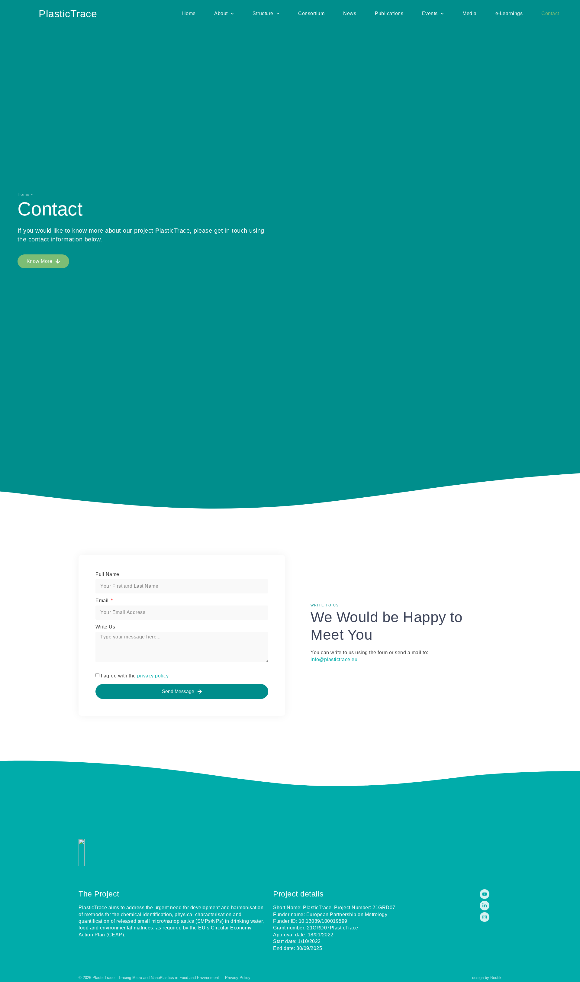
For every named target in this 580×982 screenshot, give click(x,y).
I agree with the (135, 675)
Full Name (107, 574)
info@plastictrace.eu (334, 659)
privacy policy (153, 675)
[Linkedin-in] (484, 905)
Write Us (105, 627)
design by (486, 977)
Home (24, 194)
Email (102, 600)
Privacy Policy (237, 977)
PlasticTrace (68, 13)
